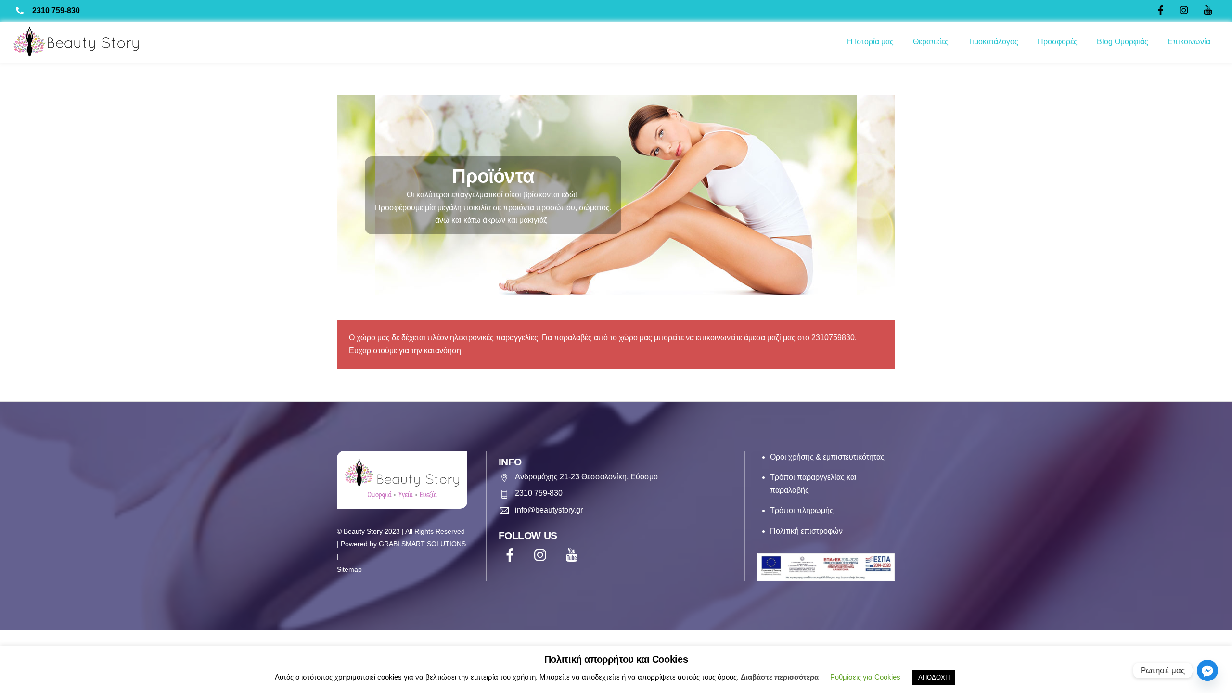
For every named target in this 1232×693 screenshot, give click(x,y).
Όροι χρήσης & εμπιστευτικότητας (827, 457)
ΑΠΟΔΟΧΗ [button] (934, 677)
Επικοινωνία (1189, 42)
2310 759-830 (56, 10)
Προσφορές (1058, 42)
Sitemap (349, 569)
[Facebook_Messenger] (1207, 670)
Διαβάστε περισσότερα (780, 677)
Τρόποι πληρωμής (802, 510)
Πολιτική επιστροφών (806, 531)
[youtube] (573, 555)
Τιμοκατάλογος (993, 42)
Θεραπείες (931, 42)
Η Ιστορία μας (870, 42)
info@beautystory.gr (549, 510)
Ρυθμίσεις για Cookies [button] (865, 677)
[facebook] (512, 555)
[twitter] (542, 555)
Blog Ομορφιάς (1122, 42)
